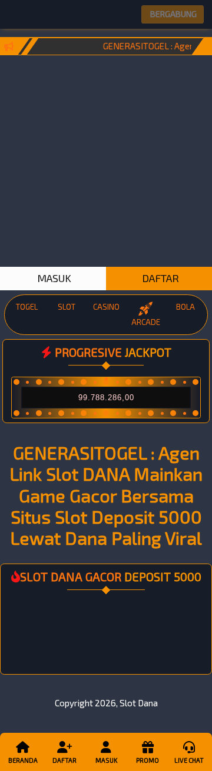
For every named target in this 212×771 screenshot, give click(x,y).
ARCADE (145, 322)
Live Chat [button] (189, 760)
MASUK (53, 277)
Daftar (64, 760)
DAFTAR (159, 277)
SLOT (66, 306)
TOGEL (27, 306)
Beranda (23, 760)
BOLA (185, 306)
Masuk (106, 760)
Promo (147, 760)
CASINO (106, 306)
